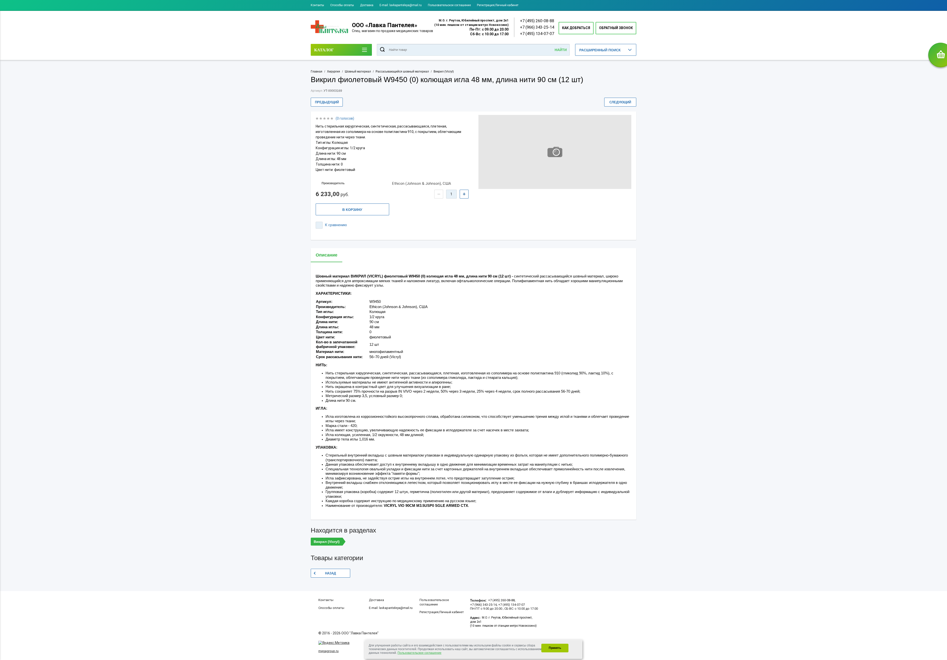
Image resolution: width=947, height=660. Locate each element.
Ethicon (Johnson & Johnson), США (421, 183)
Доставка (366, 5)
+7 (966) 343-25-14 (537, 27)
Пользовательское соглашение (449, 5)
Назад (330, 573)
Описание (326, 255)
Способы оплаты (342, 5)
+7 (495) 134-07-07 (537, 33)
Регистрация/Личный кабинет (497, 5)
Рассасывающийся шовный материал (402, 71)
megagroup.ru (328, 651)
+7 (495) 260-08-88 (537, 20)
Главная (316, 71)
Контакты (317, 5)
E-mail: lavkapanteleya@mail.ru (401, 5)
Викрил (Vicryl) (444, 71)
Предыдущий (327, 102)
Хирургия (333, 71)
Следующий (620, 102)
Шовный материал (358, 71)
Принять (555, 648)
